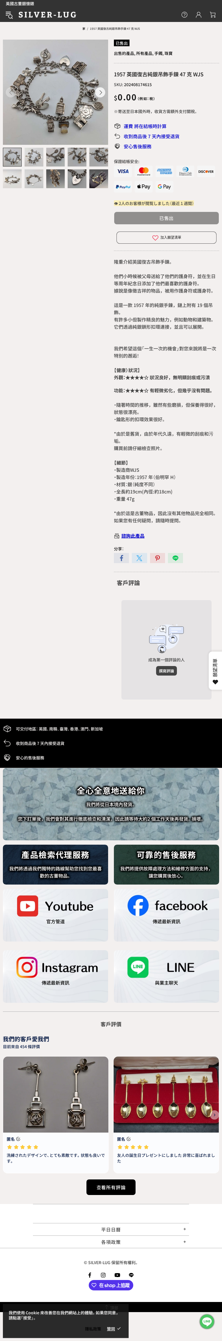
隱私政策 (93, 1328)
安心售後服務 (137, 146)
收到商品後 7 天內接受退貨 (152, 136)
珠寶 (168, 53)
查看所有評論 (111, 1187)
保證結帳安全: (126, 161)
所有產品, (144, 53)
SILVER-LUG (47, 14)
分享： (119, 548)
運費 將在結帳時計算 (145, 126)
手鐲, (159, 53)
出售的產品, (124, 53)
